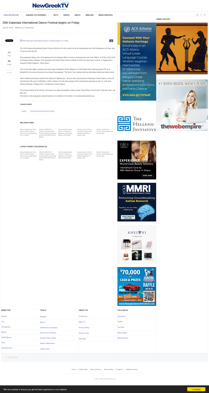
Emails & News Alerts (48, 338)
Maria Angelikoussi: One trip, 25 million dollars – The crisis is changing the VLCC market (28, 132)
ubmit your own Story (49, 328)
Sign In (42, 322)
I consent (196, 389)
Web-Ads (89, 15)
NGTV (56, 15)
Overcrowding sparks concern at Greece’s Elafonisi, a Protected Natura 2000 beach (65, 132)
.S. (4, 322)
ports (4, 332)
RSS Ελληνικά (123, 338)
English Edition (11, 15)
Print (9, 56)
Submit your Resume (48, 333)
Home (74, 369)
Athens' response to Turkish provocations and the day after (104, 131)
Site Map (82, 339)
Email (9, 64)
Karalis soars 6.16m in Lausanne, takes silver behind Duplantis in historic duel (84, 132)
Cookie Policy (83, 369)
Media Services (105, 15)
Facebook (121, 316)
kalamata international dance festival (42, 111)
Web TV (82, 322)
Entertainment (6, 348)
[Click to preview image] (68, 40)
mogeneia (6, 327)
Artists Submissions (47, 343)
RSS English (122, 333)
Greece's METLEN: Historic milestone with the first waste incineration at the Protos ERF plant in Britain (47, 133)
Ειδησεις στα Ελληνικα (36, 15)
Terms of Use (84, 333)
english (24, 111)
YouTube (121, 327)
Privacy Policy (84, 328)
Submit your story (131, 369)
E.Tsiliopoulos (28, 28)
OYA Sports (7, 337)
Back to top (13, 357)
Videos (66, 15)
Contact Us (83, 316)
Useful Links (44, 349)
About (78, 15)
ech (3, 343)
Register (43, 317)
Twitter (120, 322)
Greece (4, 316)
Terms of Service (95, 369)
